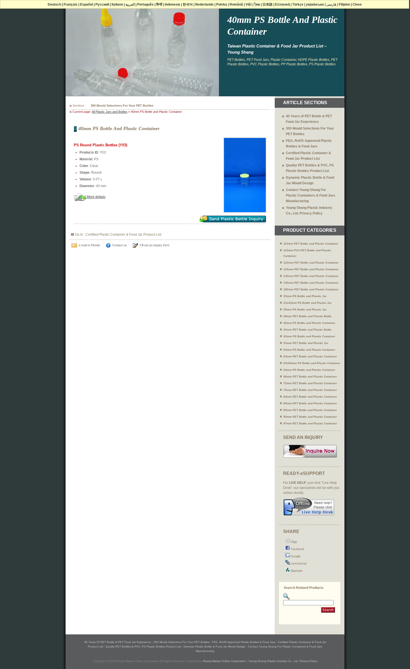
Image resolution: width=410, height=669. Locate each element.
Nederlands (204, 4)
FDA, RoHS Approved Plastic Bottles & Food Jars (243, 642)
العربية (130, 4)
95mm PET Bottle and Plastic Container (310, 416)
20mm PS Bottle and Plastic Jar (305, 296)
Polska (221, 4)
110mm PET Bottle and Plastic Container (310, 243)
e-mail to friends (89, 245)
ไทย (257, 4)
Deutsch (54, 4)
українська (315, 4)
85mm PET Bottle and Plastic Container (310, 403)
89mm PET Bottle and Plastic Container (310, 410)
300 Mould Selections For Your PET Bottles (122, 105)
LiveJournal (298, 563)
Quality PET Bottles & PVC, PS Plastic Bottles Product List (143, 646)
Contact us (119, 245)
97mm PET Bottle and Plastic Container (310, 423)
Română (236, 4)
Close (357, 4)
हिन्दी (159, 4)
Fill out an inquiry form (154, 245)
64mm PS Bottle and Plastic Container (309, 369)
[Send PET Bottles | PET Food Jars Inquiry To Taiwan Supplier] (310, 457)
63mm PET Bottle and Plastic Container (310, 356)
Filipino (344, 4)
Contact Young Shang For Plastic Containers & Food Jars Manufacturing (310, 195)
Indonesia (172, 4)
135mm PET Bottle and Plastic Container (311, 282)
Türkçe (297, 4)
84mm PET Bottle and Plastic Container (310, 396)
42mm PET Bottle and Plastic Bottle (307, 329)
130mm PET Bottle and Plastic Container (311, 276)
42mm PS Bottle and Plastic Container (309, 336)
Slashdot (296, 570)
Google (295, 556)
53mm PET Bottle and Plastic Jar (305, 343)
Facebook (297, 549)
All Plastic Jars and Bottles (109, 111)
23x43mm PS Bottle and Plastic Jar (307, 302)
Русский (102, 4)
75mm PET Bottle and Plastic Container (310, 389)
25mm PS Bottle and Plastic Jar (305, 309)
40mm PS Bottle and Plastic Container (309, 322)
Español (86, 4)
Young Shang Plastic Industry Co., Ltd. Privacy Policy (283, 661)
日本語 (267, 4)
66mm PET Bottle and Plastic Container (310, 376)
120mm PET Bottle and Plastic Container (311, 262)
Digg (293, 541)
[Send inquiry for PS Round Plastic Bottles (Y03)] (232, 221)
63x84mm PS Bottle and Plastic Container (311, 363)
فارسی (331, 4)
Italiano (117, 4)
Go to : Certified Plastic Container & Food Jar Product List (118, 234)
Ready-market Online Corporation (224, 661)
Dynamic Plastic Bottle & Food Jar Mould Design (214, 646)
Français (71, 4)
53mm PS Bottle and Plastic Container (309, 349)
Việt (248, 4)
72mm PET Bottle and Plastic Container (310, 383)
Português (145, 4)
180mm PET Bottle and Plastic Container (311, 289)
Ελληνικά (282, 4)
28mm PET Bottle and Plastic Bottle (307, 316)
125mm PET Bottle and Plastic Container (311, 269)
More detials (95, 197)
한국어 (188, 4)
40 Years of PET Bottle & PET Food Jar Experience (117, 642)
